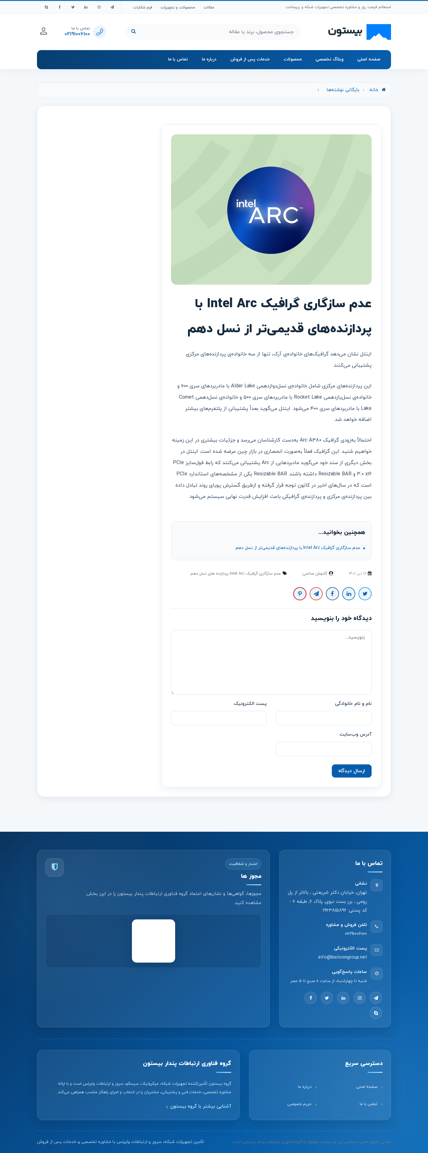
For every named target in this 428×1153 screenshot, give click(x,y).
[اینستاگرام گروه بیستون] (99, 7)
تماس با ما (178, 59)
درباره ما (209, 59)
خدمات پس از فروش (250, 59)
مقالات (208, 7)
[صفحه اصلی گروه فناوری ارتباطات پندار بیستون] (359, 32)
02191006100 (356, 934)
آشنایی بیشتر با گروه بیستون (200, 1106)
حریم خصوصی (299, 1104)
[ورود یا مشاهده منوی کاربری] (43, 31)
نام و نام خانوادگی (353, 704)
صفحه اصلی (368, 59)
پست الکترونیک (250, 704)
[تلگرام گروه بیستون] (112, 7)
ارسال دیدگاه (351, 771)
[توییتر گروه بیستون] (72, 7)
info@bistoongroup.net (342, 957)
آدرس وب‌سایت (356, 734)
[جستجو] (133, 32)
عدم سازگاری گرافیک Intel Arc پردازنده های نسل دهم (236, 573)
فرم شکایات (142, 7)
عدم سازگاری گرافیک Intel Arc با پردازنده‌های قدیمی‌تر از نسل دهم (299, 548)
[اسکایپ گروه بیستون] (46, 7)
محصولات (293, 59)
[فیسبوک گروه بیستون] (59, 7)
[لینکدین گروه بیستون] (86, 7)
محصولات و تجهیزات (177, 7)
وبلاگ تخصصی (329, 59)
